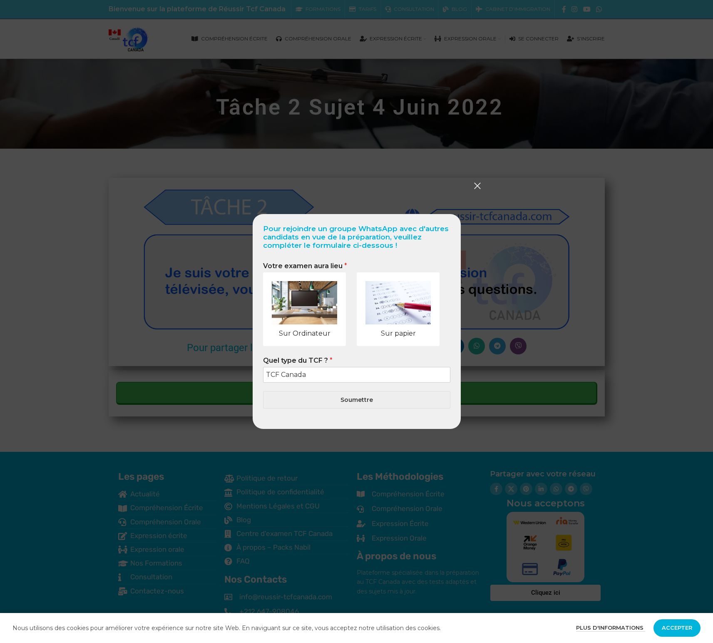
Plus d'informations (610, 627)
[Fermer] (477, 185)
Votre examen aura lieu (305, 266)
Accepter (677, 627)
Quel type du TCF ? (298, 360)
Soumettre (356, 400)
